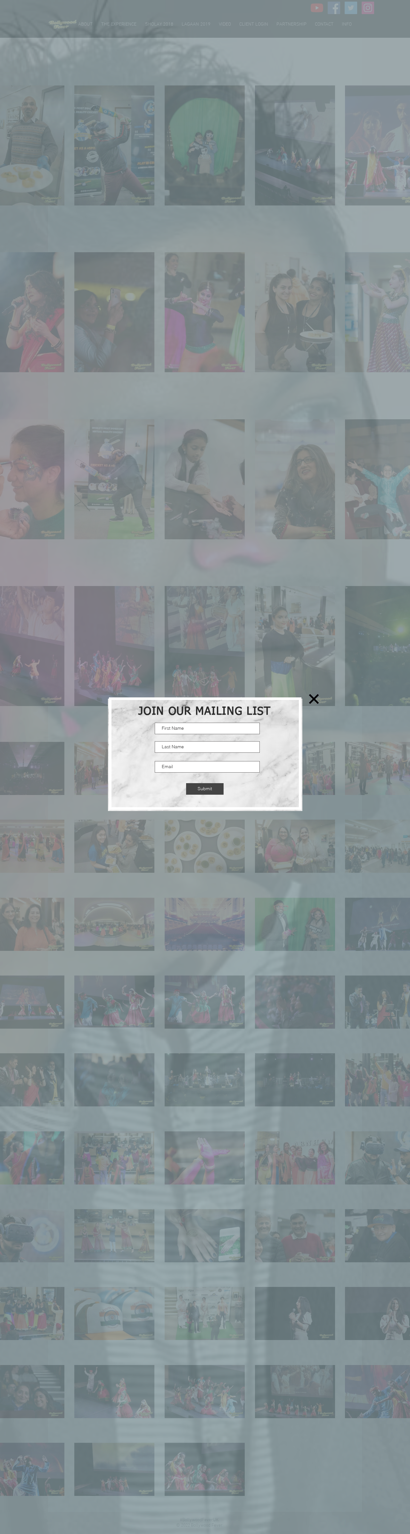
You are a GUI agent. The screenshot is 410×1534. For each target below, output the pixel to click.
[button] (314, 699)
